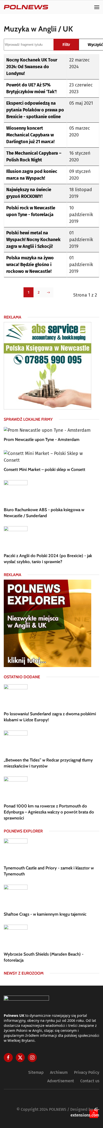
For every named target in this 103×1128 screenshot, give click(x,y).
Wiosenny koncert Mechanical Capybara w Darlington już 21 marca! (30, 134)
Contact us (89, 1081)
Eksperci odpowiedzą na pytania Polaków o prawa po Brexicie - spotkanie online (35, 109)
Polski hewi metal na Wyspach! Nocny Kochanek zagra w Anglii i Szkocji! (33, 239)
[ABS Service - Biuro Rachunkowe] (47, 365)
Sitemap (36, 1072)
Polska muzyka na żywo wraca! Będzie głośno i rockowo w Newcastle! (30, 264)
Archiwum (59, 1072)
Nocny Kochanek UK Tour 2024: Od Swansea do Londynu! (31, 66)
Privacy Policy (86, 1072)
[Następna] (49, 292)
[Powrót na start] (26, 7)
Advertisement (60, 1081)
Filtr (66, 44)
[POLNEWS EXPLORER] (47, 623)
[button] (96, 7)
